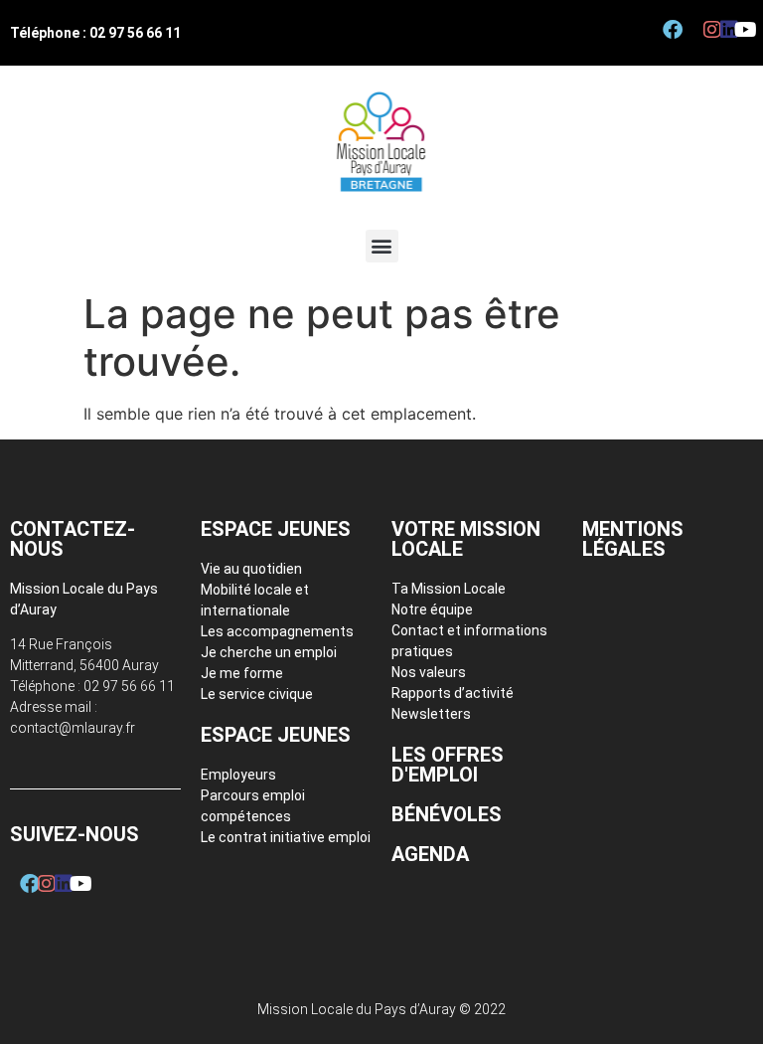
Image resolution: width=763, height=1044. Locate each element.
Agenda (430, 854)
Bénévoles (446, 814)
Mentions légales (633, 539)
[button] (382, 246)
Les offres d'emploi (447, 764)
